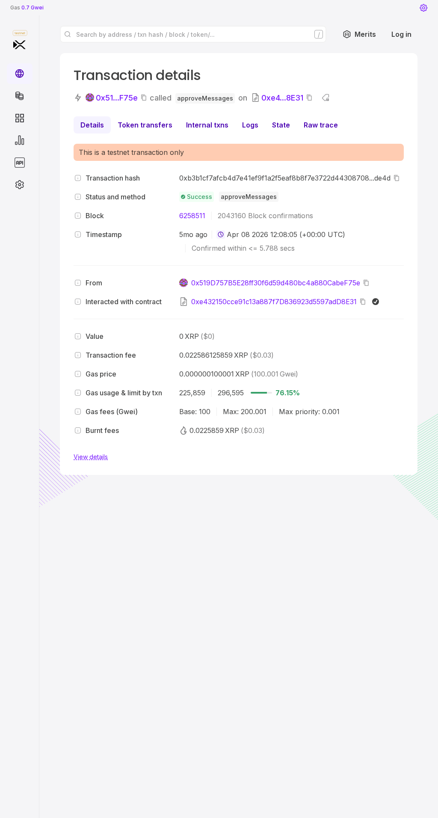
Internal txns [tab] (207, 125)
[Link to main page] (19, 44)
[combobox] (220, 234)
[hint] (78, 178)
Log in (401, 34)
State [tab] (281, 125)
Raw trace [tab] (321, 125)
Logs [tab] (250, 125)
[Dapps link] (20, 118)
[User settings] (423, 7)
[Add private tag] (325, 97)
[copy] (145, 97)
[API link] (20, 162)
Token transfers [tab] (145, 125)
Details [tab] (92, 125)
